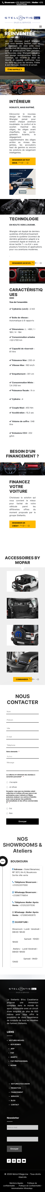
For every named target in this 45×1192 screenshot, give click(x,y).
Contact (15, 1105)
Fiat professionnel (19, 1061)
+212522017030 (27, 905)
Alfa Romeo (15, 1044)
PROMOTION (16, 1088)
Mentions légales (17, 1183)
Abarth (13, 1057)
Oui (10, 808)
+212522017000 (20, 885)
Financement (17, 1092)
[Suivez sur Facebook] (9, 1161)
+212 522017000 (22, 2)
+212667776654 (20, 895)
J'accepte (13, 782)
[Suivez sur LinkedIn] (19, 1161)
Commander (22, 679)
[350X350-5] (22, 181)
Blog (13, 1100)
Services (15, 1096)
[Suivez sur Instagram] (14, 1161)
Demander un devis (21, 263)
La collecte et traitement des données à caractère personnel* (20, 776)
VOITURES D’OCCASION (20, 1084)
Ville (8, 1134)
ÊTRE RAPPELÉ (14, 69)
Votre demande (12, 751)
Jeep (12, 1049)
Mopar (13, 1065)
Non (10, 813)
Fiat (12, 1053)
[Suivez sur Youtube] (24, 1161)
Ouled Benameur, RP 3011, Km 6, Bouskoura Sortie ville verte (26, 872)
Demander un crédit (18, 524)
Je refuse (13, 787)
